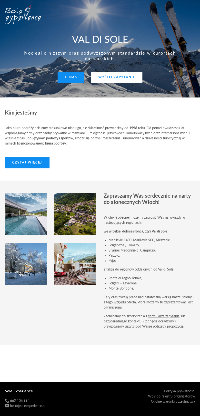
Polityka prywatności (179, 391)
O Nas (71, 77)
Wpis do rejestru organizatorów (171, 396)
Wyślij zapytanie (116, 77)
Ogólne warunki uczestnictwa (173, 401)
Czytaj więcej (27, 162)
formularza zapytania (164, 316)
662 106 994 (20, 401)
